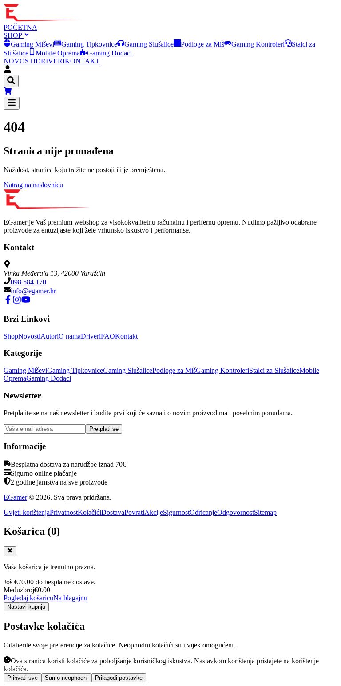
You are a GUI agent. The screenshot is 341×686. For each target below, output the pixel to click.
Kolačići (89, 512)
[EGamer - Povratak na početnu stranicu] (43, 19)
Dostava (112, 512)
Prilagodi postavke (119, 677)
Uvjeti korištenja (27, 512)
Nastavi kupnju (26, 606)
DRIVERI (50, 61)
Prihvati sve (22, 677)
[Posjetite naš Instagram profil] (16, 301)
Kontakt (126, 336)
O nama (70, 336)
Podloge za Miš (202, 44)
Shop (11, 336)
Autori (49, 336)
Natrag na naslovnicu (33, 185)
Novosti (29, 336)
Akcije (153, 512)
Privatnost (64, 512)
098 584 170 (28, 282)
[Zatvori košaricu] (10, 551)
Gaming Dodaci (109, 53)
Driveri (91, 336)
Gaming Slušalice (149, 44)
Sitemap (265, 512)
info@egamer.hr (33, 291)
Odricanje (203, 512)
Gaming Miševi (32, 44)
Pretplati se (104, 429)
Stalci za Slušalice (274, 370)
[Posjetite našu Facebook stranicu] (8, 301)
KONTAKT (82, 61)
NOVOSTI (20, 61)
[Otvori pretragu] (11, 81)
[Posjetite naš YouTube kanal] (25, 301)
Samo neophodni (66, 677)
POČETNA (20, 27)
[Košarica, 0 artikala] (170, 92)
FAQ (108, 336)
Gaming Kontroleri (258, 44)
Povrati (134, 512)
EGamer (15, 497)
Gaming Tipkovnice (89, 44)
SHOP (14, 35)
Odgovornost (235, 512)
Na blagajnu (70, 598)
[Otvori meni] (12, 103)
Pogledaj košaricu (28, 598)
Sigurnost (176, 512)
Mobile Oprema (58, 53)
